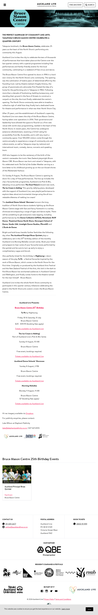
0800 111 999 (81, 524)
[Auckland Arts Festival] (6, 572)
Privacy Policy (49, 599)
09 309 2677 (10, 524)
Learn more (66, 609)
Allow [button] (89, 609)
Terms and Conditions (63, 599)
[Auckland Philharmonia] (17, 572)
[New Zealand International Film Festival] (60, 572)
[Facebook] (42, 591)
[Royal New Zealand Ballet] (91, 572)
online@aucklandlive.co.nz (16, 527)
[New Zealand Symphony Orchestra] (80, 572)
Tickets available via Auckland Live (29, 328)
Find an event (75, 5)
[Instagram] (46, 591)
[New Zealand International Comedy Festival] (49, 572)
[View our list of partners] (49, 549)
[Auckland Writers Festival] (28, 572)
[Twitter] (51, 591)
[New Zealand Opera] (70, 573)
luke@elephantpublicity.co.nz (14, 428)
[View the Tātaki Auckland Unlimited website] (13, 589)
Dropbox (29, 413)
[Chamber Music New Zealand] (38, 572)
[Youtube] (56, 591)
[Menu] (4, 4)
